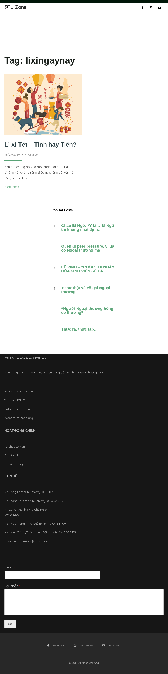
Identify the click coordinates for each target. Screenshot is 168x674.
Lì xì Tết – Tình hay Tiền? (40, 144)
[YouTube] (159, 7)
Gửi (10, 624)
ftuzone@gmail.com (35, 541)
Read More (15, 186)
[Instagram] (150, 7)
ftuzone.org (25, 418)
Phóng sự (31, 154)
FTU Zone (26, 391)
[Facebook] (142, 7)
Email (9, 568)
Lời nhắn (12, 586)
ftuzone (24, 409)
